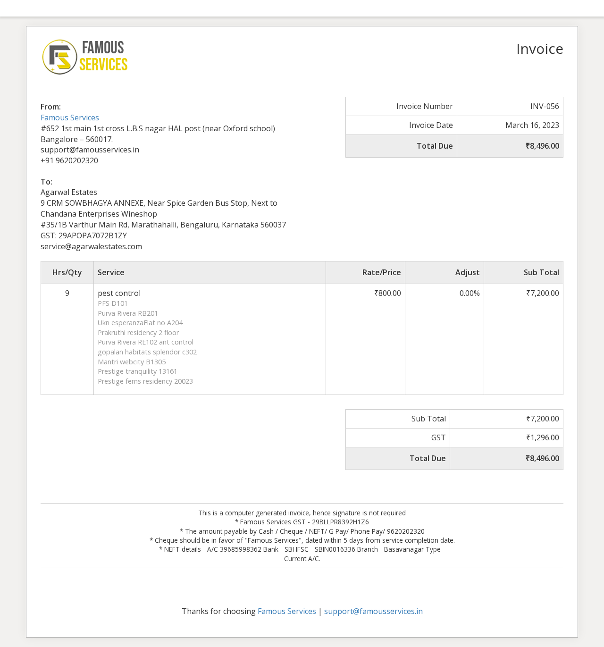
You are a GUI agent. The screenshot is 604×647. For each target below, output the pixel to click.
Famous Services (70, 117)
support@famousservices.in (373, 611)
